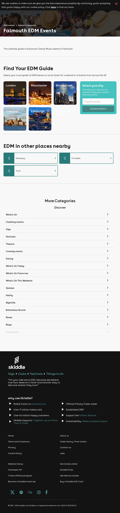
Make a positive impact (95, 421)
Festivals (36, 374)
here (53, 7)
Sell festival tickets (69, 475)
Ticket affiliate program (20, 475)
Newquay (32, 158)
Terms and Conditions (19, 441)
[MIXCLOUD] (30, 492)
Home (11, 435)
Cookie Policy (15, 453)
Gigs (11, 374)
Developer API (15, 469)
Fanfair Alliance (87, 415)
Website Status (15, 464)
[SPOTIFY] (21, 492)
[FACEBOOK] (46, 492)
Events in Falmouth (27, 25)
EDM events (9, 25)
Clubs (22, 374)
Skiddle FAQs (66, 469)
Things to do (55, 374)
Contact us (65, 447)
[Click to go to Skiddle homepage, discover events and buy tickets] (16, 362)
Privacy (12, 447)
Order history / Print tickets (73, 441)
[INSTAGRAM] (38, 492)
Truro (32, 170)
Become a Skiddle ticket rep (22, 481)
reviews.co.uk (39, 404)
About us (64, 435)
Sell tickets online (68, 464)
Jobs (62, 453)
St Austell (88, 158)
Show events (98, 108)
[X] (12, 492)
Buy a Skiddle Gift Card (71, 481)
